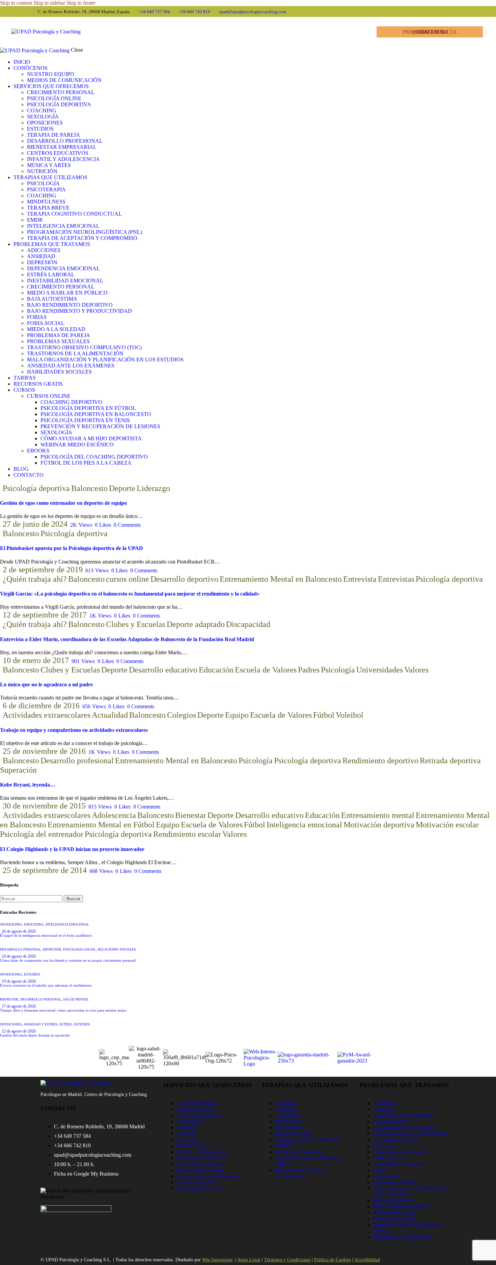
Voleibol (349, 715)
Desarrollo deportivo (184, 579)
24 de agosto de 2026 (19, 956)
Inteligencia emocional (304, 824)
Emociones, (35, 924)
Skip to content (16, 3)
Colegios (181, 715)
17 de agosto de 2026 (19, 1006)
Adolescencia (114, 815)
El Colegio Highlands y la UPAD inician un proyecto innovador (72, 849)
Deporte (122, 488)
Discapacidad (248, 624)
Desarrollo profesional (77, 760)
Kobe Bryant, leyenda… (27, 785)
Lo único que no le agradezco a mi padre (46, 684)
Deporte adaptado (196, 624)
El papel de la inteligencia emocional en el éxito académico (46, 935)
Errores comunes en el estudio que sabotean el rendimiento (46, 985)
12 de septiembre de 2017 (45, 614)
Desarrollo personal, (21, 949)
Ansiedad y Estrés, (41, 1024)
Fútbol (323, 715)
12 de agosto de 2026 (19, 1031)
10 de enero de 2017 (36, 660)
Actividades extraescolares (46, 715)
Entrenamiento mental (377, 815)
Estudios (32, 974)
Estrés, (66, 1024)
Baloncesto (89, 488)
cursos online (127, 579)
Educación (216, 669)
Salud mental (76, 999)
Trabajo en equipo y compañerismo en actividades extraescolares (74, 730)
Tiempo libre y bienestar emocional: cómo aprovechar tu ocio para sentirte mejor (63, 1010)
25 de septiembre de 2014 (45, 870)
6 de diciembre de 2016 (41, 705)
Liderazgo (153, 488)
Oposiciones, (12, 924)
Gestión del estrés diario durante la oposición (35, 1035)
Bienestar (190, 815)
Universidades (379, 669)
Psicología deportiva (36, 488)
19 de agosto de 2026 (19, 981)
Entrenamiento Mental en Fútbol (101, 824)
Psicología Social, (80, 949)
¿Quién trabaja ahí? (35, 579)
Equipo (237, 715)
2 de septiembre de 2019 (43, 569)
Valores (416, 669)
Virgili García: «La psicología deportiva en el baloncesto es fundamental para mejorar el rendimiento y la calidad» (129, 594)
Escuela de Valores (266, 669)
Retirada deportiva (450, 760)
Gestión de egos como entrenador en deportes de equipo (63, 503)
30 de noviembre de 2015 (44, 805)
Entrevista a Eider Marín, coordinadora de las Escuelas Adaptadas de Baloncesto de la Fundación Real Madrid (127, 639)
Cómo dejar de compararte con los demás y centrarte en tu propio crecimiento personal (68, 960)
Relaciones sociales (117, 949)
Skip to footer (80, 3)
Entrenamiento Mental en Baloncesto (281, 579)
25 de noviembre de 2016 (44, 751)
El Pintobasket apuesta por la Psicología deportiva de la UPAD (71, 548)
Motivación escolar (447, 824)
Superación (18, 770)
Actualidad (110, 715)
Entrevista (360, 579)
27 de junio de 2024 (35, 524)
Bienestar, (53, 949)
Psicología (338, 669)
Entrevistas (396, 579)
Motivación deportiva (378, 824)
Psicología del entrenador (41, 834)
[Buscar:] (32, 898)
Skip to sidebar (49, 3)
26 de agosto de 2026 (19, 931)
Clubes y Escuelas (135, 624)
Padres (309, 669)
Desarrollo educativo (163, 669)
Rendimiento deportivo (380, 760)
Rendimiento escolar (187, 834)
